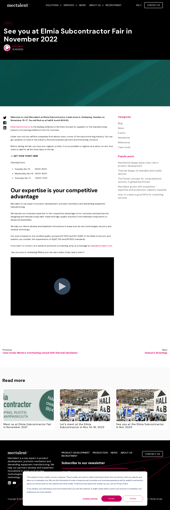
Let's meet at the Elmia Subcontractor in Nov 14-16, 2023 (82, 425)
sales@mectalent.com (101, 245)
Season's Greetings (156, 352)
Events (8, 23)
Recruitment (114, 5)
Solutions (52, 5)
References (124, 142)
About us (95, 5)
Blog (120, 123)
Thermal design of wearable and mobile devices (140, 172)
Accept (112, 498)
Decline (133, 498)
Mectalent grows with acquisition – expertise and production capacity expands (142, 188)
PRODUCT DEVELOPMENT (75, 452)
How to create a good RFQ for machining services (140, 196)
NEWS (114, 452)
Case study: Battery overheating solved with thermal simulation (40, 352)
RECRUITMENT (69, 455)
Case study (124, 147)
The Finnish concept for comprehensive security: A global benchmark (140, 180)
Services (68, 5)
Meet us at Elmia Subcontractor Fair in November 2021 (27, 425)
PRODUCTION (100, 452)
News (82, 5)
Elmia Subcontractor (21, 126)
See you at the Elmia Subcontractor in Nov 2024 (140, 425)
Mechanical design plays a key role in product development (138, 164)
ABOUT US (126, 452)
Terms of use (156, 498)
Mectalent (18, 46)
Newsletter (124, 137)
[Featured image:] (28, 405)
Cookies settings (90, 498)
